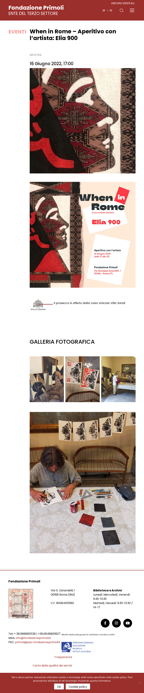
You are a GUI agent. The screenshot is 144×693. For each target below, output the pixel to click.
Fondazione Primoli (36, 8)
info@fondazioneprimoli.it (33, 638)
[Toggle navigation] (132, 10)
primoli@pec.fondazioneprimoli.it (37, 642)
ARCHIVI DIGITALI (122, 3)
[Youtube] (127, 623)
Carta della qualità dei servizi (52, 666)
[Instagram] (116, 623)
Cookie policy (78, 687)
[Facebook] (105, 623)
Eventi (17, 31)
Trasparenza (63, 657)
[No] (139, 683)
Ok (59, 687)
